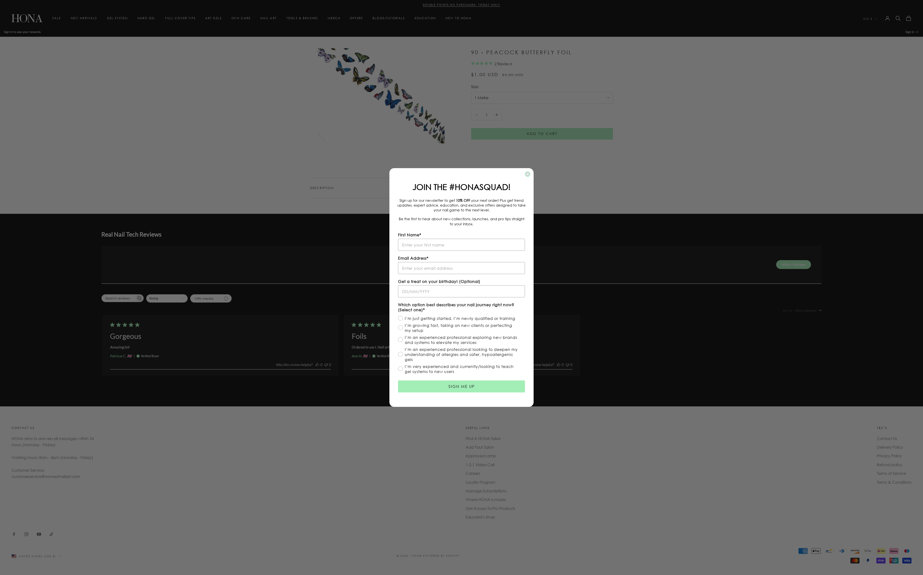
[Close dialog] (527, 174)
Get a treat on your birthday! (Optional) (439, 281)
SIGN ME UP (462, 386)
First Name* (409, 234)
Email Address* (413, 258)
